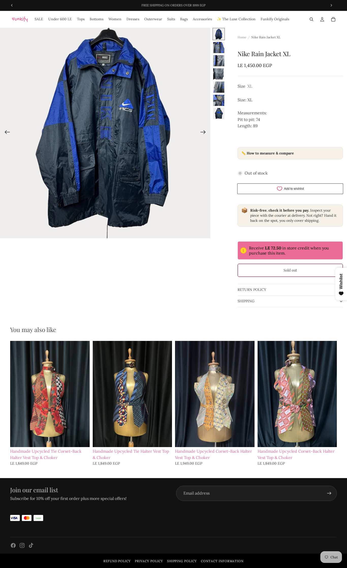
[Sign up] (329, 493)
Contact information (222, 561)
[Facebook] (13, 545)
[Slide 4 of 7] (218, 74)
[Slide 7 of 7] (218, 113)
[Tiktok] (31, 545)
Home (242, 37)
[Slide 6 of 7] (218, 100)
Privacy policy (149, 561)
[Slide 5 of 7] (218, 87)
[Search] (311, 19)
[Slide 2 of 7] (218, 47)
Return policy (252, 289)
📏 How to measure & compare (267, 153)
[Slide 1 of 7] (218, 34)
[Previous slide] (5, 133)
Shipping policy (182, 561)
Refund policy (117, 561)
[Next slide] (204, 133)
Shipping (246, 301)
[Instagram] (22, 545)
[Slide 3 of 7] (218, 60)
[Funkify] (19, 19)
